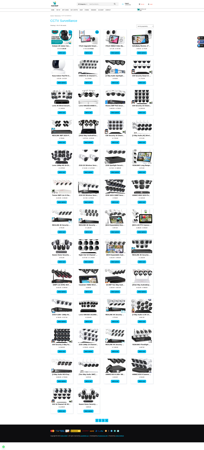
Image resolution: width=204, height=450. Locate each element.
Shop (81, 10)
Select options (115, 53)
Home (52, 10)
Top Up (58, 10)
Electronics (58, 15)
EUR (200, 45)
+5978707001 (128, 5)
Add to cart (62, 53)
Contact (108, 10)
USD (200, 41)
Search (114, 4)
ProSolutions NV (103, 436)
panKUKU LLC (85, 436)
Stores (87, 10)
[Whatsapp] (3, 447)
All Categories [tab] (82, 4)
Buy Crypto (74, 10)
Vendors (93, 10)
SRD (200, 38)
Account (101, 10)
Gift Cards (65, 10)
